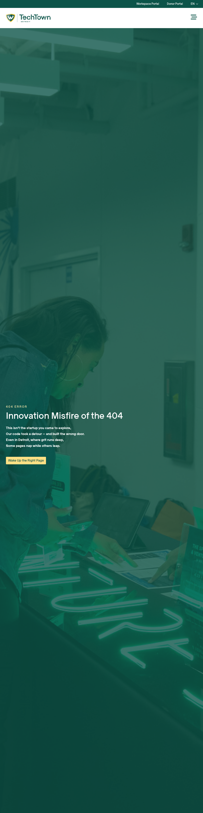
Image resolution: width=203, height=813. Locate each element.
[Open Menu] (194, 17)
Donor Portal (175, 4)
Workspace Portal (147, 4)
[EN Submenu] (198, 4)
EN (192, 4)
